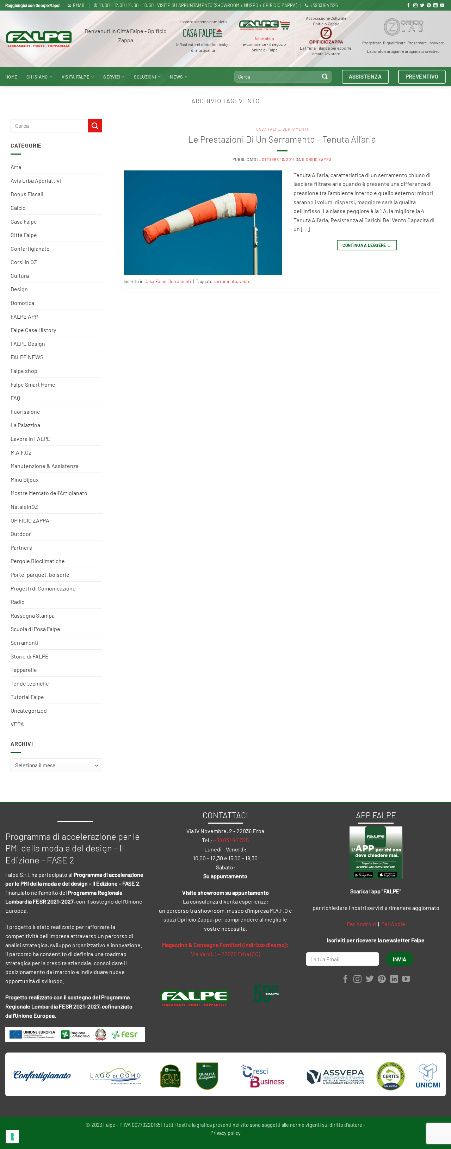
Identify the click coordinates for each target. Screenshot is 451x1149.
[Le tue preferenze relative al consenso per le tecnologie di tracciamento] (12, 1136)
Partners (21, 547)
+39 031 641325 (231, 840)
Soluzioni (145, 77)
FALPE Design (28, 343)
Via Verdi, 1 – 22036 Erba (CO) (225, 953)
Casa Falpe (24, 221)
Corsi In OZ (24, 261)
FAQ (15, 397)
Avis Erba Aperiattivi (36, 180)
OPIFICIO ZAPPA (30, 520)
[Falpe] (38, 39)
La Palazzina (25, 424)
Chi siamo (37, 77)
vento (245, 281)
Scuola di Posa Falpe (35, 628)
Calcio (18, 207)
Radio (18, 601)
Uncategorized (29, 710)
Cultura (20, 275)
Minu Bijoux (25, 479)
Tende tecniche (30, 683)
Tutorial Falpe (27, 696)
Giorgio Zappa (317, 159)
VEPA (17, 723)
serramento (225, 281)
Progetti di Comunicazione (43, 588)
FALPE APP (24, 316)
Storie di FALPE (30, 656)
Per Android (361, 923)
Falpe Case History (33, 329)
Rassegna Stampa (33, 615)
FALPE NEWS (27, 357)
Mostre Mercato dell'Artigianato (49, 492)
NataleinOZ (24, 506)
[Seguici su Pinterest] (429, 5)
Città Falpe (24, 234)
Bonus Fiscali (27, 194)
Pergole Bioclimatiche (38, 560)
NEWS (176, 77)
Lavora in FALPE (30, 438)
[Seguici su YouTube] (442, 5)
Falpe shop (24, 370)
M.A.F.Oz (21, 452)
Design (19, 289)
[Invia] (325, 77)
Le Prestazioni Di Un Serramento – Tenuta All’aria (282, 138)
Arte (16, 166)
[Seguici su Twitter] (422, 5)
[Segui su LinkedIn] (435, 5)
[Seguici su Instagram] (415, 5)
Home (11, 77)
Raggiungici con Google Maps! (33, 5)
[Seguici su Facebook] (408, 5)
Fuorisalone (25, 411)
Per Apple (393, 923)
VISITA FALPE (75, 77)
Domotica (22, 302)
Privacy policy (225, 1133)
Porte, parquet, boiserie (40, 574)
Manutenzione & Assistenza (45, 465)
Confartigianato (30, 248)
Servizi (111, 77)
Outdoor (21, 533)
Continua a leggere (366, 245)
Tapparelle (24, 669)
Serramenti (24, 642)
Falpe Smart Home (33, 384)
